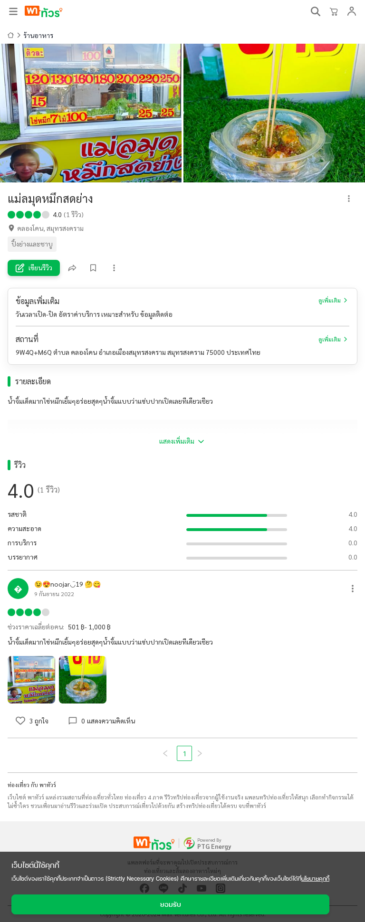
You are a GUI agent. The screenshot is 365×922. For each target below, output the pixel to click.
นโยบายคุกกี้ (315, 878)
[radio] (11, 213)
